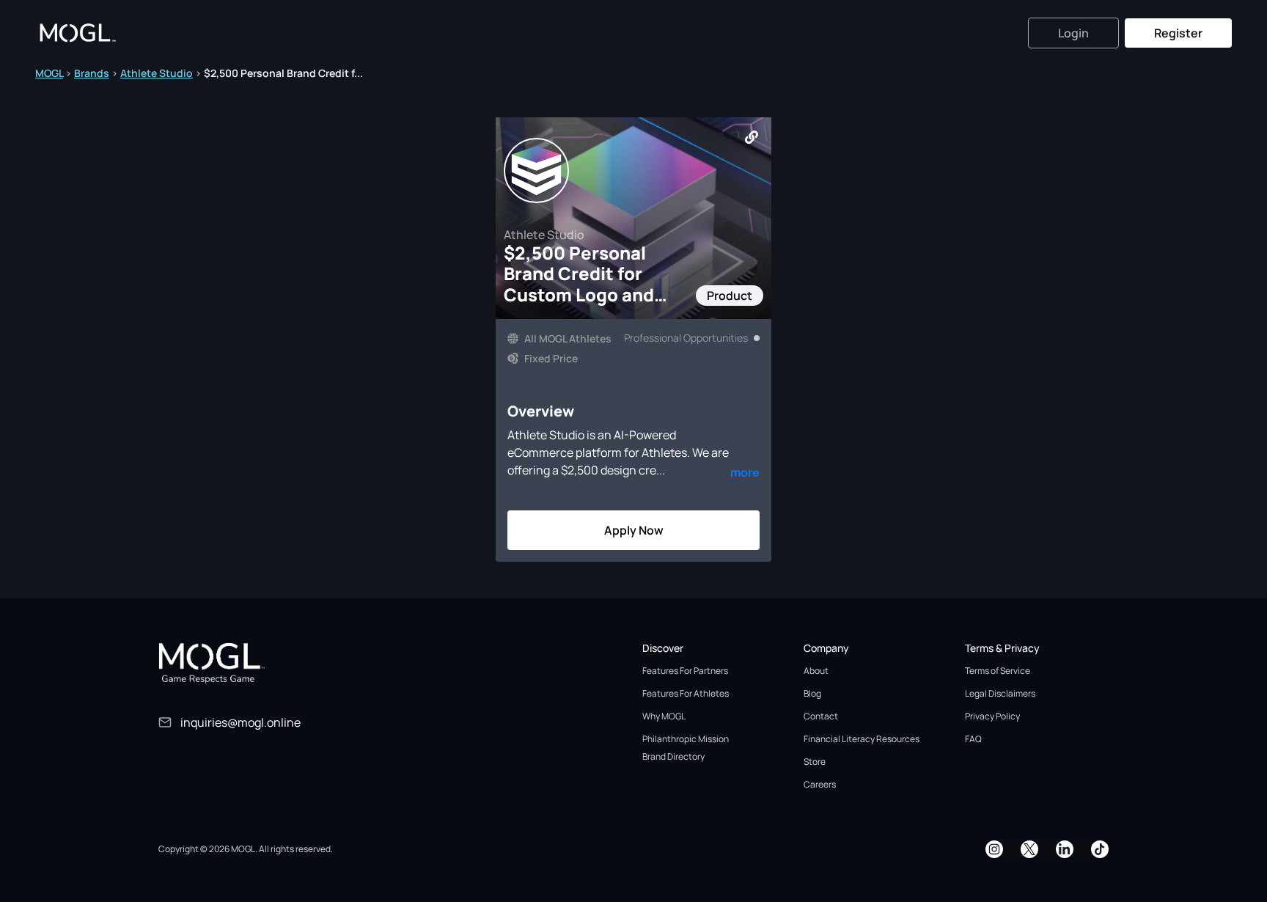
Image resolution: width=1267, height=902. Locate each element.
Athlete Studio (156, 73)
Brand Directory (673, 756)
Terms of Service (997, 670)
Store (815, 761)
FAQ (973, 739)
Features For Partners (685, 670)
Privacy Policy (992, 716)
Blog (812, 693)
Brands (91, 73)
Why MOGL (664, 716)
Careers (820, 784)
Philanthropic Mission (685, 739)
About (816, 670)
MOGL (49, 73)
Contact (821, 716)
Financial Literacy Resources (861, 739)
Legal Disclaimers (1000, 693)
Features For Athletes (685, 693)
